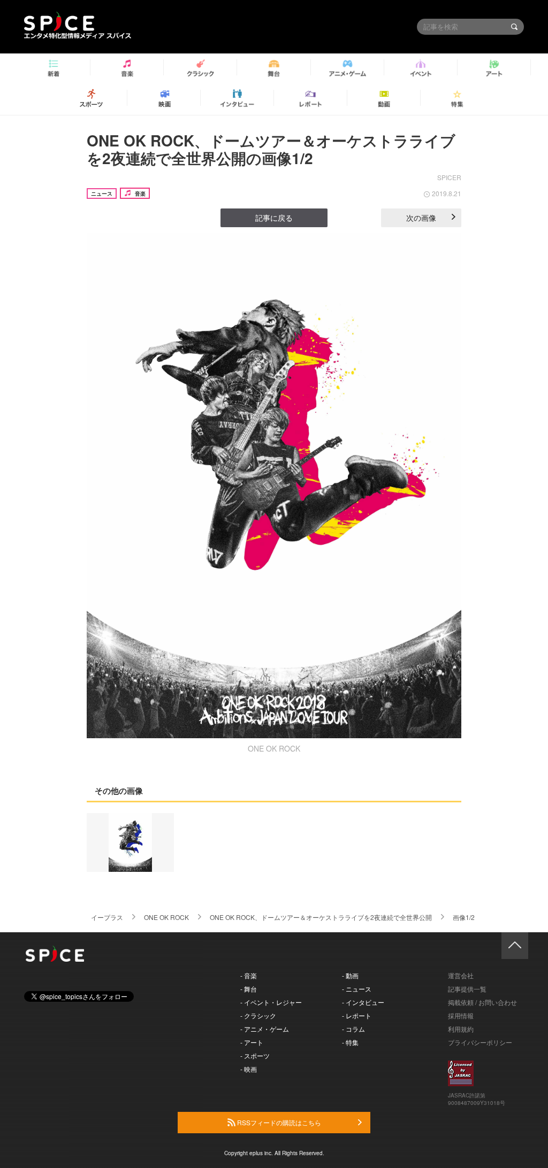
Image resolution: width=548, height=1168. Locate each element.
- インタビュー (363, 1002)
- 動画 (350, 975)
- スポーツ (255, 1055)
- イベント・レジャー (271, 1002)
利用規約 (461, 1028)
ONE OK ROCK (166, 917)
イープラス (107, 917)
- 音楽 (248, 975)
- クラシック (258, 1015)
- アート (251, 1042)
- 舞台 (248, 988)
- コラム (353, 1028)
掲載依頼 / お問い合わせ (482, 1002)
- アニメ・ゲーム (264, 1028)
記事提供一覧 (467, 988)
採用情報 (461, 1015)
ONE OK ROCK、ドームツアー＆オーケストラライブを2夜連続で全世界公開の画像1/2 (271, 149)
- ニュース (356, 988)
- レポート (356, 1015)
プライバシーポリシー (480, 1042)
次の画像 (421, 217)
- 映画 (248, 1068)
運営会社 (461, 975)
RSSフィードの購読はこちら (278, 1122)
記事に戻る (274, 217)
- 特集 (350, 1042)
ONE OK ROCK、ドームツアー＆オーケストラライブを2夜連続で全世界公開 (321, 917)
